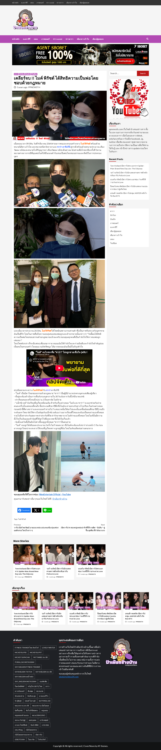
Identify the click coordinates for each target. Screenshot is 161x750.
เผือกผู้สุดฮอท (84, 3)
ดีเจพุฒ (30, 691)
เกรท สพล (45, 725)
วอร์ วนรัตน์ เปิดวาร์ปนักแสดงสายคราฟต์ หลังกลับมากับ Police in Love (59, 571)
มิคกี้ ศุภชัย (19, 710)
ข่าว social (50, 3)
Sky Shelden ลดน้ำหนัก (24, 677)
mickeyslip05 (21, 652)
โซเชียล (34, 74)
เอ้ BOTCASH (20, 739)
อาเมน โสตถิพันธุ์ (21, 725)
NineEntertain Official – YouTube (55, 494)
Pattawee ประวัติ (40, 657)
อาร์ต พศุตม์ (44, 720)
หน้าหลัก (15, 3)
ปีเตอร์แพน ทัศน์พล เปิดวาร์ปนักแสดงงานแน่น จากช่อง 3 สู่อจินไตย (128, 187)
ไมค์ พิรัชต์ (22, 519)
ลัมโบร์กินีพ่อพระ (32, 710)
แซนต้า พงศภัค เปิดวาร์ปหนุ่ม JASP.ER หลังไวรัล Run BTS (128, 194)
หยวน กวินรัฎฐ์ (20, 720)
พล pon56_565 (44, 701)
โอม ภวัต (31, 739)
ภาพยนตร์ (40, 3)
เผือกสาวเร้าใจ (71, 3)
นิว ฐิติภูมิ (18, 701)
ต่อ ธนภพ (39, 691)
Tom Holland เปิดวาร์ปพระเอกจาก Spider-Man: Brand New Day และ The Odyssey (27, 571)
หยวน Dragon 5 (38, 715)
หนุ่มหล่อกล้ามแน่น (22, 715)
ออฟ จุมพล (32, 720)
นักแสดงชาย (19, 696)
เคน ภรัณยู (19, 730)
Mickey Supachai (22, 657)
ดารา (16, 74)
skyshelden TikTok (23, 672)
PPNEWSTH (34, 87)
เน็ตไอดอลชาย (31, 730)
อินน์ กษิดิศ (34, 725)
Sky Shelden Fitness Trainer (27, 667)
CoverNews (89, 746)
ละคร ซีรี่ (24, 3)
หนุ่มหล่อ (44, 710)
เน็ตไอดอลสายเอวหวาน (23, 735)
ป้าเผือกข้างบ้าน (59, 498)
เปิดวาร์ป (38, 735)
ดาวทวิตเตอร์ (19, 691)
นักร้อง (22, 74)
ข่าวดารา (60, 3)
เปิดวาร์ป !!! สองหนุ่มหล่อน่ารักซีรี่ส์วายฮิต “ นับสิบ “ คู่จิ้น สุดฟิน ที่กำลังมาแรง (83, 528)
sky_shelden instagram (25, 681)
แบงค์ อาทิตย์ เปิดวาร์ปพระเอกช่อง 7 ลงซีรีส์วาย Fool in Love (128, 180)
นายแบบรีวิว (43, 696)
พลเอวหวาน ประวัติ (22, 706)
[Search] (147, 39)
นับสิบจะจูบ (31, 696)
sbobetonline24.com (68, 676)
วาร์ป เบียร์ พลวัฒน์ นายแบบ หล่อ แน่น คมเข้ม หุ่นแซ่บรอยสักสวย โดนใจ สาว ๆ (36, 528)
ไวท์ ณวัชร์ (42, 739)
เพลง (32, 3)
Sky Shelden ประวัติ (44, 672)
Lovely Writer (48, 648)
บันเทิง (28, 74)
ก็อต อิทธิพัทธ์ (19, 686)
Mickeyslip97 (36, 652)
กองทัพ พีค (43, 681)
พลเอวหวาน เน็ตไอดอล (40, 706)
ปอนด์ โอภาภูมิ (30, 701)
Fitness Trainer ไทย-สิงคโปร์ (27, 648)
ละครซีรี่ (113, 227)
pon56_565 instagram (24, 662)
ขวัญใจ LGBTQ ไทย (35, 686)
